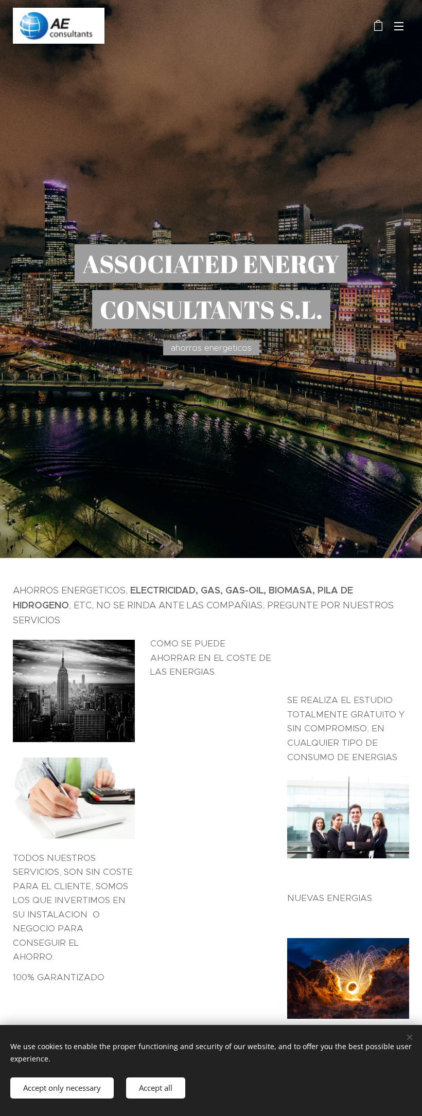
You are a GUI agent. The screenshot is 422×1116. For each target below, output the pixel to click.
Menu (399, 25)
